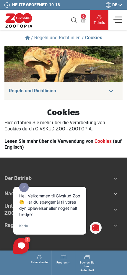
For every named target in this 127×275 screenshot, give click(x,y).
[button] (111, 90)
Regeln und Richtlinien (57, 37)
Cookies (103, 141)
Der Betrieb (18, 178)
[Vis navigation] (118, 19)
